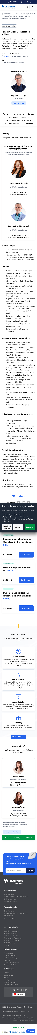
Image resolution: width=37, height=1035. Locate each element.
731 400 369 (14, 2)
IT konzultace (8, 953)
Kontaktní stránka (11, 832)
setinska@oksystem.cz (19, 194)
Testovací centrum (10, 982)
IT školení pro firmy (10, 955)
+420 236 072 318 (19, 814)
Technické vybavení (11, 123)
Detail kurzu (25, 555)
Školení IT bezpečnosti (11, 940)
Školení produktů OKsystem (13, 938)
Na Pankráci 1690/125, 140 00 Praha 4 (17, 896)
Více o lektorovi (18, 103)
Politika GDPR (24, 1011)
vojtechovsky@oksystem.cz (19, 237)
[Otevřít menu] (33, 7)
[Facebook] (22, 990)
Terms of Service (25, 1020)
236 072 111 (13, 899)
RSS (24, 1015)
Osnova (31, 114)
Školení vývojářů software (12, 936)
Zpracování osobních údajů (10, 1015)
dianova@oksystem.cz (19, 785)
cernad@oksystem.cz (19, 816)
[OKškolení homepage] (14, 881)
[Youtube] (18, 994)
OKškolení (8, 7)
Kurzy (16, 14)
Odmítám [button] (18, 527)
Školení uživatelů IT (10, 933)
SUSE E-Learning (9, 943)
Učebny (6, 980)
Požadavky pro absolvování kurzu (18, 120)
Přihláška (7, 960)
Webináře (7, 945)
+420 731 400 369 (19, 192)
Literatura (29, 123)
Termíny (6, 114)
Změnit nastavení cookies (10, 1011)
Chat (32, 1031)
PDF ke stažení (18, 496)
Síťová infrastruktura (10, 16)
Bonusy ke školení (9, 965)
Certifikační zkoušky (10, 958)
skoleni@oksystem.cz (29, 2)
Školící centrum (9, 975)
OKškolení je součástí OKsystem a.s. (15, 838)
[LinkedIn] (26, 990)
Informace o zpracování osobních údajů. (18, 863)
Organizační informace (11, 962)
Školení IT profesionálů (28, 14)
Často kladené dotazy (11, 984)
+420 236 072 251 (19, 783)
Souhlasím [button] (29, 527)
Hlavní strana (8, 14)
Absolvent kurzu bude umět (18, 117)
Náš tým (6, 977)
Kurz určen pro (18, 114)
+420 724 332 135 (19, 235)
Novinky (6, 973)
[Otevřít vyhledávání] (27, 7)
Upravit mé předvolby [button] (7, 527)
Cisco (21, 16)
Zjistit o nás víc (18, 737)
